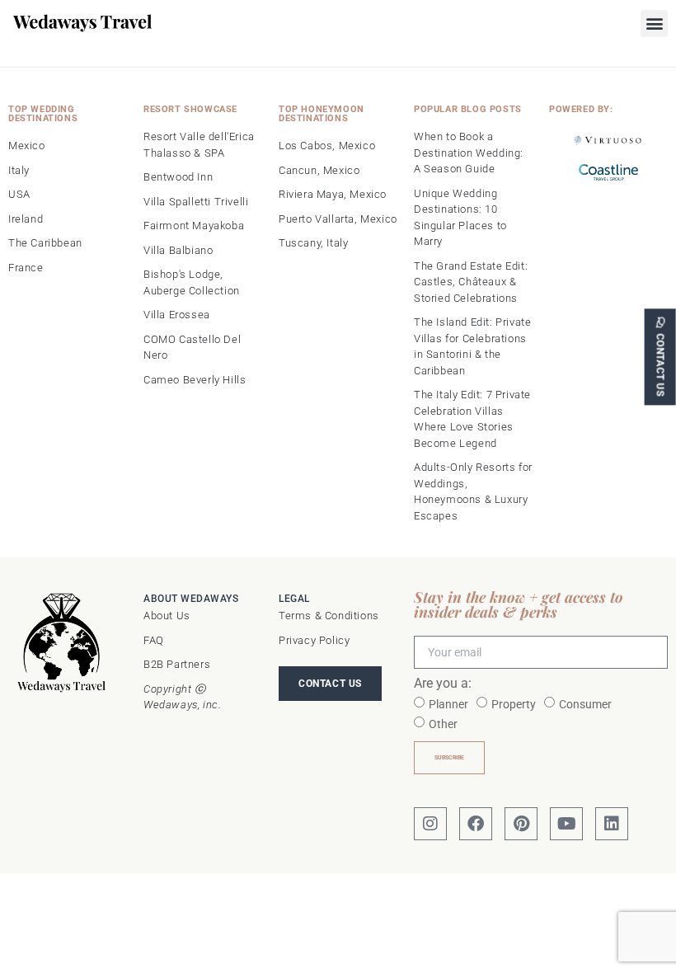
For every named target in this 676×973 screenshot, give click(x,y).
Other (443, 724)
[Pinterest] (521, 823)
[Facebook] (475, 823)
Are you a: (443, 684)
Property (513, 704)
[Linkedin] (611, 823)
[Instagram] (430, 823)
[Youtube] (566, 823)
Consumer (585, 704)
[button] (654, 23)
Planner (448, 704)
